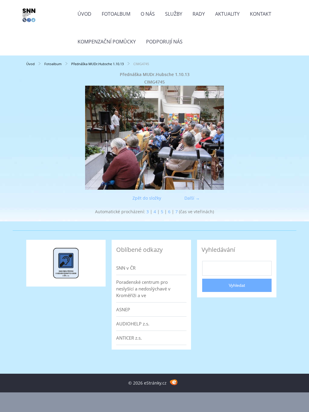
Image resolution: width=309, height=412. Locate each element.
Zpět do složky (146, 198)
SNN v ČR (125, 268)
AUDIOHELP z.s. (132, 324)
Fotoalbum (116, 14)
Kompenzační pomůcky (107, 41)
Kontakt (260, 14)
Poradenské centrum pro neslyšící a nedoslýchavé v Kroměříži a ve (143, 288)
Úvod (84, 14)
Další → (192, 198)
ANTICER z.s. (129, 338)
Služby (173, 14)
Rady (199, 14)
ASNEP (123, 309)
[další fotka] (273, 138)
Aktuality (227, 14)
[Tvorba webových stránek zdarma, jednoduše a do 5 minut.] (174, 382)
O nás (148, 14)
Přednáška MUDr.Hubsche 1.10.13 (97, 64)
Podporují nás (164, 41)
